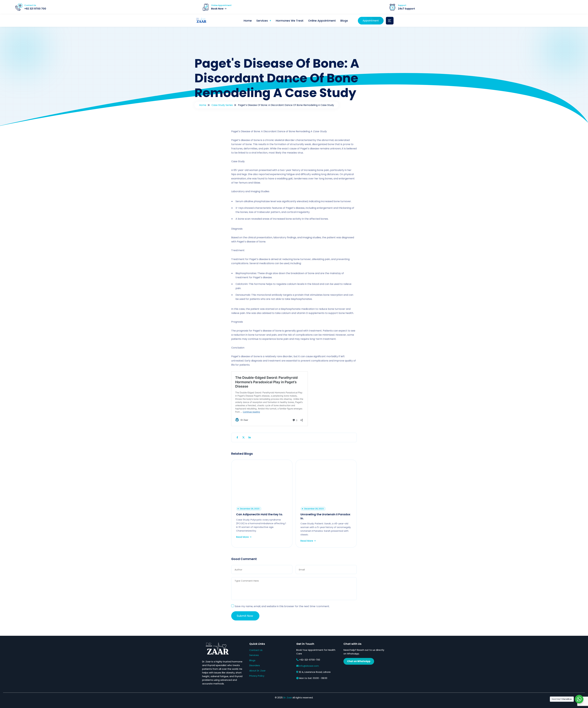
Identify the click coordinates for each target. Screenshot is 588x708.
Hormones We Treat (289, 20)
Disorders (254, 665)
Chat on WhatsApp (358, 661)
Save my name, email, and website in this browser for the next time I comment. (282, 606)
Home (248, 20)
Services (262, 20)
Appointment (371, 20)
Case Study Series (222, 105)
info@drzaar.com (309, 665)
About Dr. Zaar (257, 670)
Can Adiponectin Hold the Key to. (259, 514)
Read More (242, 537)
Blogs (344, 20)
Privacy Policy (256, 675)
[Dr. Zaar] (200, 20)
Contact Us (255, 650)
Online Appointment (322, 20)
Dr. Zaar (287, 697)
